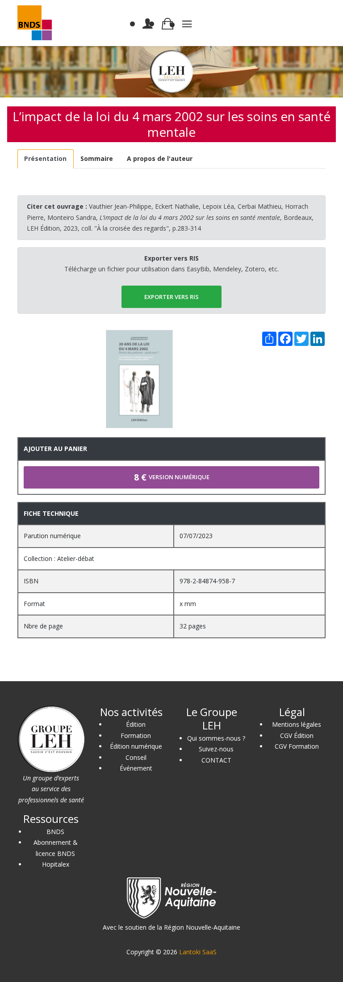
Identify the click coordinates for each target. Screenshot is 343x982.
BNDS (55, 831)
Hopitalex (55, 864)
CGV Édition (297, 735)
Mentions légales (296, 724)
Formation (136, 735)
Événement (136, 768)
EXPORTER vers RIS (171, 297)
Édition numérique (136, 746)
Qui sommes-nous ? (216, 738)
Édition (136, 724)
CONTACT (216, 760)
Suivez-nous (216, 749)
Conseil (135, 757)
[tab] (45, 159)
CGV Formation (297, 746)
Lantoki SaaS (198, 952)
